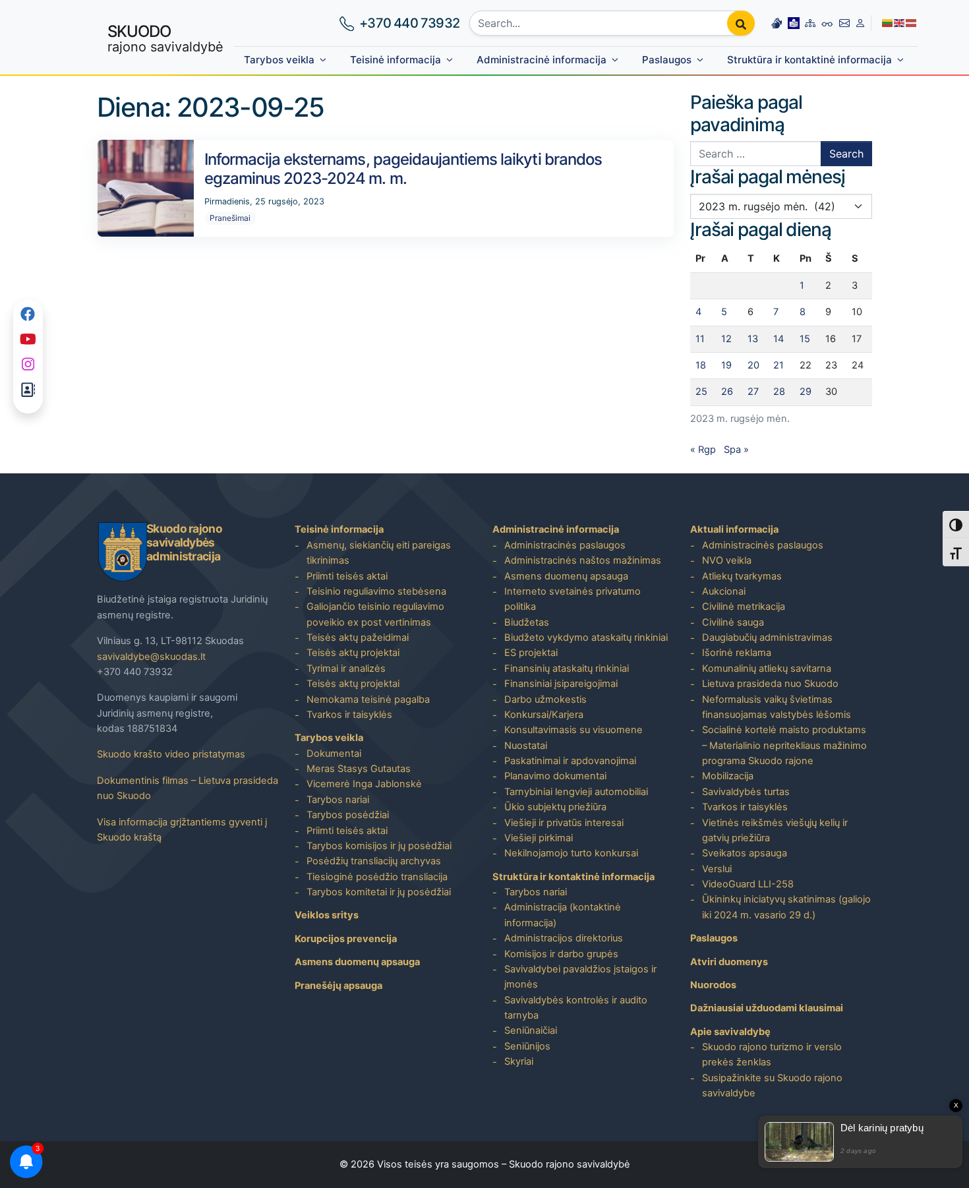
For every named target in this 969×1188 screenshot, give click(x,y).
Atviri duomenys (729, 962)
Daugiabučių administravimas (767, 637)
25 (701, 392)
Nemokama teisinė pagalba (368, 699)
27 (753, 392)
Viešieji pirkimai (538, 838)
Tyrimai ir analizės (346, 668)
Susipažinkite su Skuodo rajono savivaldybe (772, 1085)
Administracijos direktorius (563, 938)
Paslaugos (666, 59)
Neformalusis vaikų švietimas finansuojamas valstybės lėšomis (776, 707)
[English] (900, 22)
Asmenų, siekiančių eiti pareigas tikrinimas (379, 552)
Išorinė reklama (736, 653)
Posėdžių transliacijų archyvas (374, 861)
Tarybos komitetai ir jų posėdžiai (379, 892)
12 (726, 339)
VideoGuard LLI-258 (748, 884)
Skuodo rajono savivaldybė (569, 1164)
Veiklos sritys (327, 915)
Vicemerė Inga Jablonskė (364, 784)
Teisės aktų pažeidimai (358, 637)
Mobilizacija (727, 776)
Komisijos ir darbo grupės (561, 954)
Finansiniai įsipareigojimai (561, 684)
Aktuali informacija (734, 529)
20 (753, 365)
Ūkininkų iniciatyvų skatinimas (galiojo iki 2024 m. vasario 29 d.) (786, 906)
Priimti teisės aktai (347, 576)
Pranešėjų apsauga (338, 986)
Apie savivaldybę (730, 1032)
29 (805, 392)
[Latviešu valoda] (912, 22)
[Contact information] (844, 22)
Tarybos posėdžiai (348, 815)
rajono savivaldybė (165, 38)
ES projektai (531, 653)
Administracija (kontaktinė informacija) (562, 914)
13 (753, 339)
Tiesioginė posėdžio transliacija (377, 877)
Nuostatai (525, 746)
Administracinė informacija (541, 59)
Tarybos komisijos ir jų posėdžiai (379, 846)
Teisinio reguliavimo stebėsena (376, 591)
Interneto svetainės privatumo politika (572, 598)
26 (727, 392)
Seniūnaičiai (530, 1030)
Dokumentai (334, 753)
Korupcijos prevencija (346, 939)
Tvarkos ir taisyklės (349, 715)
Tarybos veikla (279, 59)
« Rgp (703, 450)
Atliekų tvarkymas (742, 576)
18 (700, 365)
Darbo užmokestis (545, 699)
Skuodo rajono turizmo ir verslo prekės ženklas (772, 1054)
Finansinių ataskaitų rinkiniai (566, 668)
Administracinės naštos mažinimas (582, 560)
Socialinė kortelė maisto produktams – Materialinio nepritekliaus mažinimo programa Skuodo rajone (784, 745)
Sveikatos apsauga (744, 853)
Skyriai (518, 1061)
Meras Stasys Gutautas (359, 769)
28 (779, 392)
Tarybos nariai (338, 800)
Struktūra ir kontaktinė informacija (809, 59)
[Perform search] (741, 23)
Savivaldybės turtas (746, 792)
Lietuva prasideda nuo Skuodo (770, 684)
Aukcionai (724, 591)
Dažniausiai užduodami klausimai (766, 1008)
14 (778, 339)
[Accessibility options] (827, 23)
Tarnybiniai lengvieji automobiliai (576, 792)
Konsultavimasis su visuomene (573, 730)
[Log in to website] (860, 22)
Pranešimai (230, 218)
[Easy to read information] (794, 22)
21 (778, 365)
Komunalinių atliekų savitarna (766, 668)
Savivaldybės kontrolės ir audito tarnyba (575, 1007)
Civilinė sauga (733, 622)
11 (700, 339)
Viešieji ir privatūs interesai (564, 823)
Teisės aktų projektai (353, 653)
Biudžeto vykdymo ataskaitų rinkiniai (586, 637)
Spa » (736, 450)
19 (726, 365)
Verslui (717, 869)
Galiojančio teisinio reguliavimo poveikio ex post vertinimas (375, 614)
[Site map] (810, 22)
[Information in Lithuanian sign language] (776, 22)
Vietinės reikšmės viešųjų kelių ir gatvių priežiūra (775, 830)
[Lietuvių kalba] (888, 22)
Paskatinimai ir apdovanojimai (570, 761)
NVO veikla (726, 560)
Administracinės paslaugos (565, 545)
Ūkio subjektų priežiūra (555, 807)
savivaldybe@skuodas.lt (151, 657)
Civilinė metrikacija (743, 606)
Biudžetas (526, 622)
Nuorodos (713, 985)
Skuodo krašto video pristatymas (171, 754)
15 (805, 339)
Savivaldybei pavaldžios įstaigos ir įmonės (580, 976)
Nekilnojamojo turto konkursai (571, 853)
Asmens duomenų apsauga (357, 962)
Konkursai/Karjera (543, 715)
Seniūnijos (527, 1046)
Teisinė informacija (395, 59)
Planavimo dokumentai (555, 776)
